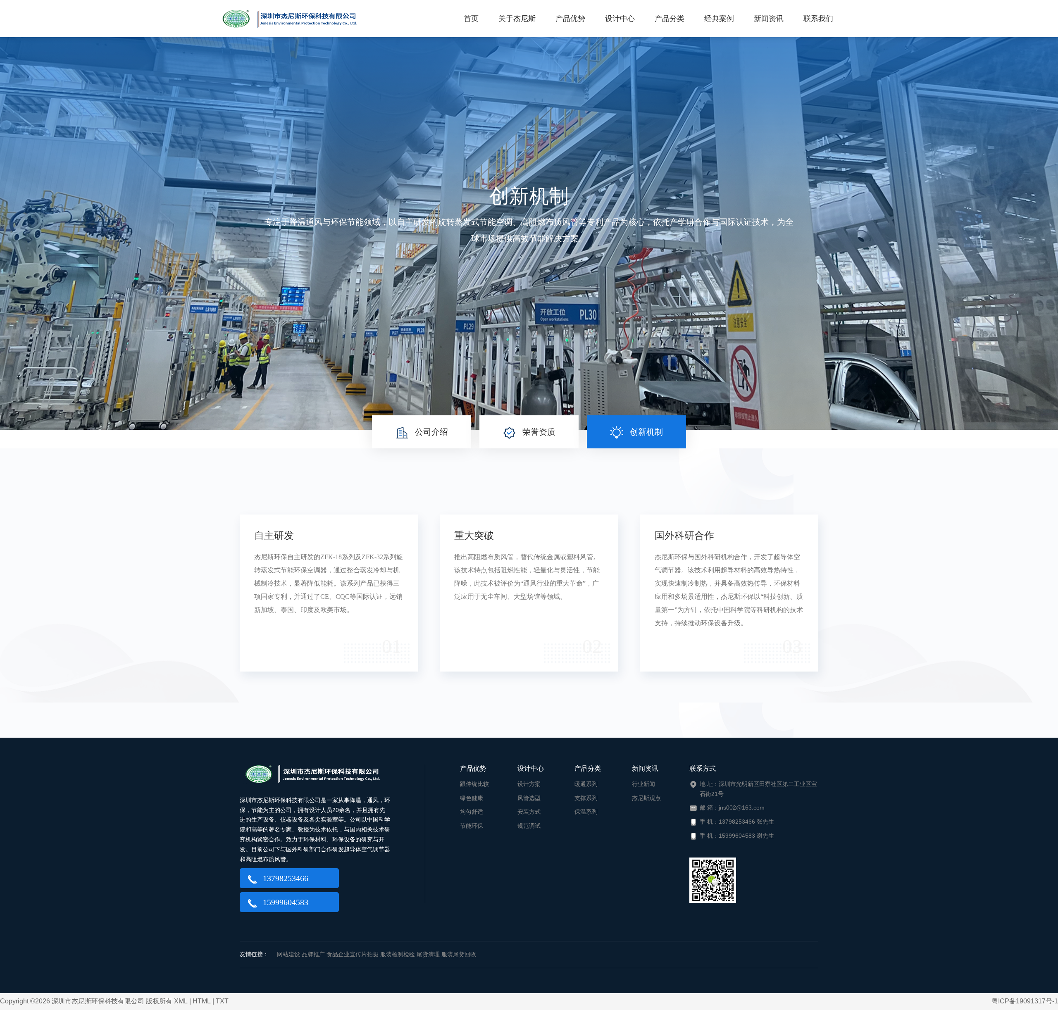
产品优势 (570, 18)
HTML (202, 1001)
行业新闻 (643, 784)
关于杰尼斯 (517, 18)
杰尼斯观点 (646, 798)
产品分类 (669, 18)
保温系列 (586, 811)
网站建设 (288, 954)
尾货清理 (428, 954)
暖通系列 (586, 784)
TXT (222, 1001)
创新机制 (645, 431)
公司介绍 (431, 431)
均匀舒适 (471, 811)
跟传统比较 (474, 784)
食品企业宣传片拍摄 (352, 954)
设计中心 (620, 18)
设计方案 (529, 784)
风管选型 (529, 798)
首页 (471, 18)
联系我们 (818, 18)
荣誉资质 (538, 431)
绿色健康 (471, 798)
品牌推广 (313, 954)
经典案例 (719, 18)
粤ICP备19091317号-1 (1024, 1001)
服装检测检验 (397, 954)
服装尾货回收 (458, 954)
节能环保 (471, 825)
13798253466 (285, 878)
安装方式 (529, 811)
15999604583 (285, 902)
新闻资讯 (769, 18)
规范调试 (529, 825)
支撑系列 (586, 798)
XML (181, 1001)
